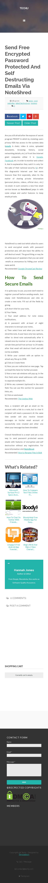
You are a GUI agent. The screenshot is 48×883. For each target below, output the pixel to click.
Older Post (30, 123)
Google (39, 157)
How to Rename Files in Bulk (30, 452)
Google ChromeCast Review (30, 269)
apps (31, 101)
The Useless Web (25, 398)
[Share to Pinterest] (29, 116)
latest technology (23, 103)
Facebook (9, 160)
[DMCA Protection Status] (21, 801)
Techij (24, 8)
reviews (34, 103)
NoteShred (29, 449)
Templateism (24, 855)
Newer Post (13, 123)
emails (8, 146)
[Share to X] (23, 116)
